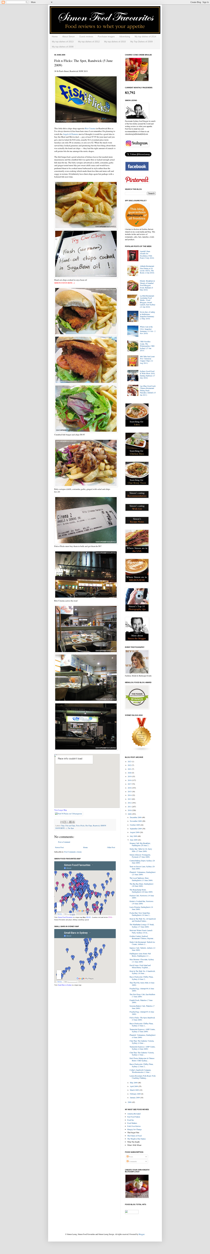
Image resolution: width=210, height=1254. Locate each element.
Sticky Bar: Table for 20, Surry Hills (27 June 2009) (141, 850)
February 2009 (135, 1094)
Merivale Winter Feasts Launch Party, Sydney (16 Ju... (141, 931)
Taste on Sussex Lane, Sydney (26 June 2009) (142, 867)
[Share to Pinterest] (73, 822)
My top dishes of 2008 (62, 46)
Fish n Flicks (80, 826)
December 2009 (136, 817)
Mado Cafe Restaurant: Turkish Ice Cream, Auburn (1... (142, 943)
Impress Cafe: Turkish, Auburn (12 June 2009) (142, 949)
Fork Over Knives (134, 1126)
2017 (130, 784)
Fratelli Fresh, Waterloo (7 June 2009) (141, 1001)
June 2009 (134, 840)
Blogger (141, 1234)
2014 (130, 795)
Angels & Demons (70, 134)
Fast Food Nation (133, 1116)
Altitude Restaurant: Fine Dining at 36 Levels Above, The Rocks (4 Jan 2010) (147, 269)
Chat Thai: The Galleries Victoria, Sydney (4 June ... (142, 1042)
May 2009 (134, 1082)
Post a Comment (64, 842)
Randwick (96, 826)
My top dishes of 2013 (62, 41)
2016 (130, 787)
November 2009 (136, 821)
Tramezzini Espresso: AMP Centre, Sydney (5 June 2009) (142, 1030)
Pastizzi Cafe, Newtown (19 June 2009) (142, 896)
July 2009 (134, 836)
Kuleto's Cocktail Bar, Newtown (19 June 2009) (141, 902)
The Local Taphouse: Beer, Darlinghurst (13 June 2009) (141, 879)
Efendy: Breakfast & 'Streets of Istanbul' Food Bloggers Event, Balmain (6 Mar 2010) (147, 285)
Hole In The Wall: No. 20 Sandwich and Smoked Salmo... (143, 919)
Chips (63, 826)
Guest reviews (86, 36)
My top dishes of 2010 (115, 41)
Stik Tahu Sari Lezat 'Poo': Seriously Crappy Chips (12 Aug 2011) (147, 359)
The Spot (71, 828)
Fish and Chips (70, 826)
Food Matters (132, 1123)
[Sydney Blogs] (141, 750)
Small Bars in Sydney (65, 985)
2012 (130, 802)
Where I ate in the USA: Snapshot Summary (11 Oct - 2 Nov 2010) (147, 330)
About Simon (68, 36)
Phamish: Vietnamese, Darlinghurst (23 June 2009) (142, 873)
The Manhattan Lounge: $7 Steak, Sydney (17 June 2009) (142, 925)
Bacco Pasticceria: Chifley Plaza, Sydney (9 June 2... (141, 978)
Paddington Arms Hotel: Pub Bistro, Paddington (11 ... (140, 954)
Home (55, 36)
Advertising (124, 36)
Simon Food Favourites (65, 917)
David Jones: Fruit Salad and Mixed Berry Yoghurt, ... (140, 966)
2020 (130, 772)
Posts (131, 1156)
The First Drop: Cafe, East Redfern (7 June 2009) (142, 995)
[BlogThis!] (64, 822)
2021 (130, 769)
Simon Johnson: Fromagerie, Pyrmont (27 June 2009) (140, 855)
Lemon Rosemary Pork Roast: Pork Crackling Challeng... (143, 1077)
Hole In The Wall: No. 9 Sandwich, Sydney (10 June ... (142, 972)
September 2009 (136, 828)
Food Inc (130, 1120)
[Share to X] (67, 822)
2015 (130, 791)
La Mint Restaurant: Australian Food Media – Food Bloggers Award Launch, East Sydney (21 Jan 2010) (147, 301)
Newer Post (59, 847)
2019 (130, 776)
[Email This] (61, 822)
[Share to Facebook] (70, 822)
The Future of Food (134, 1135)
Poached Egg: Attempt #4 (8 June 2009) (142, 989)
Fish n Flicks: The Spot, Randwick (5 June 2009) (142, 1018)
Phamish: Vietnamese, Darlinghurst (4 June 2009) (142, 1036)
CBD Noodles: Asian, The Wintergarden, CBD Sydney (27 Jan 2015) (147, 346)
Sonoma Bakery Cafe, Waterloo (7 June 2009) (142, 1007)
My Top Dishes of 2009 (141, 41)
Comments (133, 1161)
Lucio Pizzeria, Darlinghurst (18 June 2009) (141, 908)
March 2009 (134, 1090)
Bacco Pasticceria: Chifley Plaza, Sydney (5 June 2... (141, 1024)
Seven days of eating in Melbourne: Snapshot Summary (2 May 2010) (147, 315)
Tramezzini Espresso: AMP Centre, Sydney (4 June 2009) (142, 1047)
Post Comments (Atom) (73, 852)
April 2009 (134, 1086)
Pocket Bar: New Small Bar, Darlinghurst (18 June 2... (140, 914)
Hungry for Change (134, 1129)
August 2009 (135, 832)
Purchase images (106, 36)
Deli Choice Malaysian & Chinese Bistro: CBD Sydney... (142, 1059)
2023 (130, 761)
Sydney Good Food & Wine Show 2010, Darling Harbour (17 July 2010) (147, 374)
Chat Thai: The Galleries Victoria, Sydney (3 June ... (142, 1053)
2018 (130, 780)
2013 (130, 799)
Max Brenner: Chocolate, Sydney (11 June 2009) (142, 960)
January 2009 (135, 1097)
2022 (130, 765)
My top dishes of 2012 (89, 41)
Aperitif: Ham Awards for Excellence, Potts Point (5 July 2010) (147, 254)
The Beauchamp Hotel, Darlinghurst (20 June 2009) (141, 890)
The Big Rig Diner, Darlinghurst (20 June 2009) (141, 885)
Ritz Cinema (90, 128)
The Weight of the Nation (136, 1138)
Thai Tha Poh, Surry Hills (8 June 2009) (142, 983)
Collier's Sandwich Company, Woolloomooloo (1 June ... (140, 1071)
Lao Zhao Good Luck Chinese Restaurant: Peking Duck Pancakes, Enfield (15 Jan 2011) (148, 390)
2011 (130, 806)
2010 (130, 810)
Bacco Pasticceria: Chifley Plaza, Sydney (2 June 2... (141, 1065)
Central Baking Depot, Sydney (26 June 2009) (142, 861)
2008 (130, 1102)
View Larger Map (60, 810)
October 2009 (135, 825)
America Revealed (134, 1113)
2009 (130, 814)
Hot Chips (88, 826)
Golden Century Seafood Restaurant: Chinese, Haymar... (142, 937)
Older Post (111, 847)
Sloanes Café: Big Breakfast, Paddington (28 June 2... (140, 844)
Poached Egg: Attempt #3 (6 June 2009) (142, 1012)
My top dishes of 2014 (145, 36)
